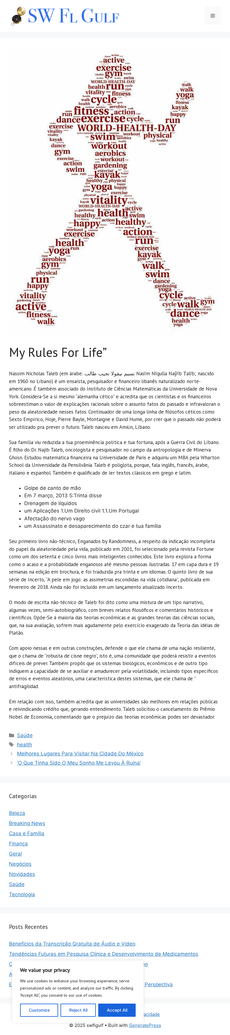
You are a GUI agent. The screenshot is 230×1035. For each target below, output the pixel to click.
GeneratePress (145, 1025)
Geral (15, 854)
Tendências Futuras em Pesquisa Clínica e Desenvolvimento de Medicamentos (103, 954)
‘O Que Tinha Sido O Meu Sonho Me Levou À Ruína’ (79, 763)
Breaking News (27, 823)
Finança (18, 844)
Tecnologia (22, 894)
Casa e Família (26, 833)
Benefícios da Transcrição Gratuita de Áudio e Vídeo (72, 944)
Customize (39, 1010)
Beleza (17, 813)
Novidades (22, 874)
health (24, 745)
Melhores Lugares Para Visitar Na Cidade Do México (80, 754)
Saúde (25, 735)
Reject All (78, 1010)
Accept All (117, 1010)
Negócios (20, 864)
